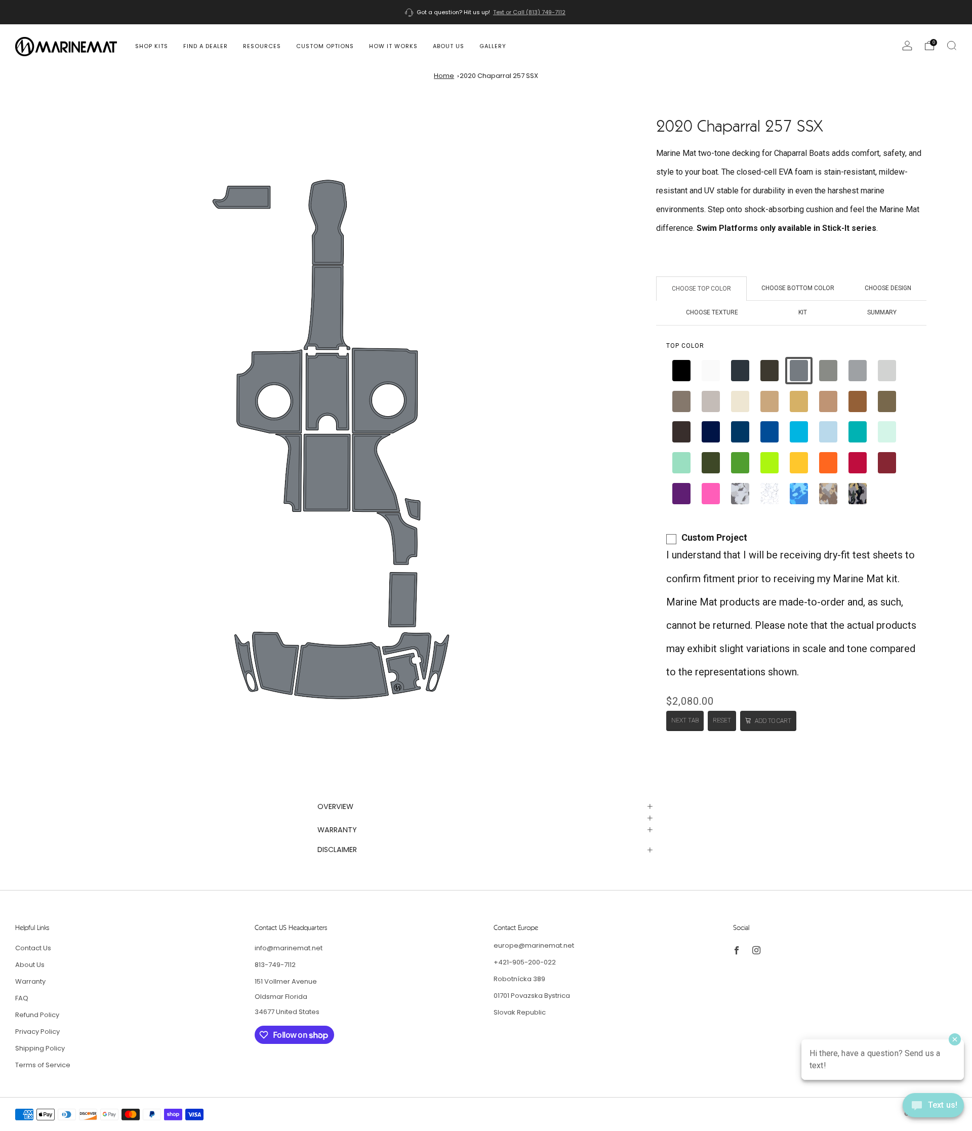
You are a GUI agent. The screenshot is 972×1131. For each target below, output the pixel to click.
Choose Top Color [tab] (701, 288)
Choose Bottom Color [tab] (797, 288)
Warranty (30, 981)
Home (444, 75)
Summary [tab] (882, 312)
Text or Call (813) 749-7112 (529, 12)
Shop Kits (151, 46)
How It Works (393, 46)
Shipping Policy (40, 1048)
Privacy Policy (37, 1031)
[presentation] (685, 345)
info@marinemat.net (288, 948)
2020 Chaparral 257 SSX (499, 75)
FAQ (21, 998)
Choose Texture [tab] (712, 312)
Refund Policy (37, 1015)
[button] (681, 370)
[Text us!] (933, 1109)
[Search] (952, 46)
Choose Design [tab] (888, 288)
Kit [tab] (802, 312)
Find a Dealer (205, 46)
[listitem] (486, 12)
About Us (448, 46)
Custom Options (325, 46)
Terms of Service (42, 1065)
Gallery (492, 46)
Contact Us (33, 948)
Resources (262, 46)
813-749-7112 (275, 965)
